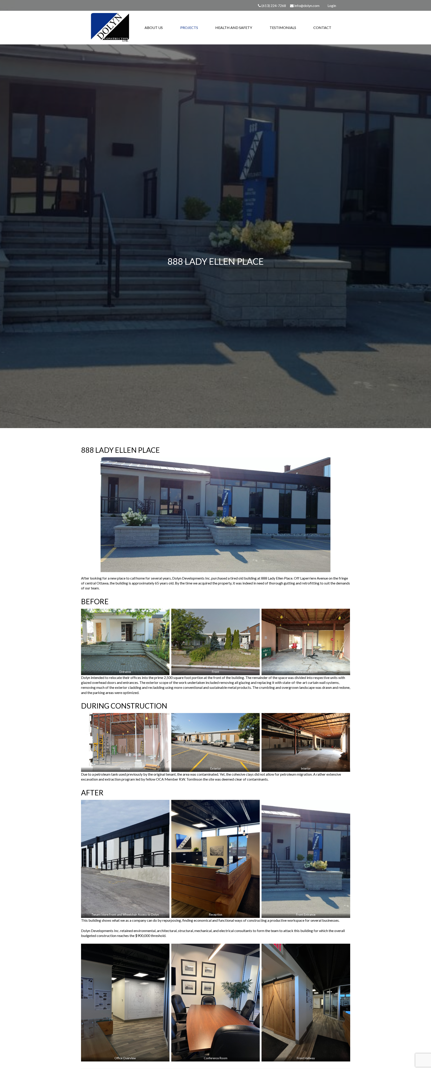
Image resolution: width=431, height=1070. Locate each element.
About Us (154, 27)
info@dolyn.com (306, 5)
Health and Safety (233, 27)
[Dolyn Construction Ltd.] (110, 27)
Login (332, 5)
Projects (189, 27)
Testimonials (283, 27)
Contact (322, 27)
